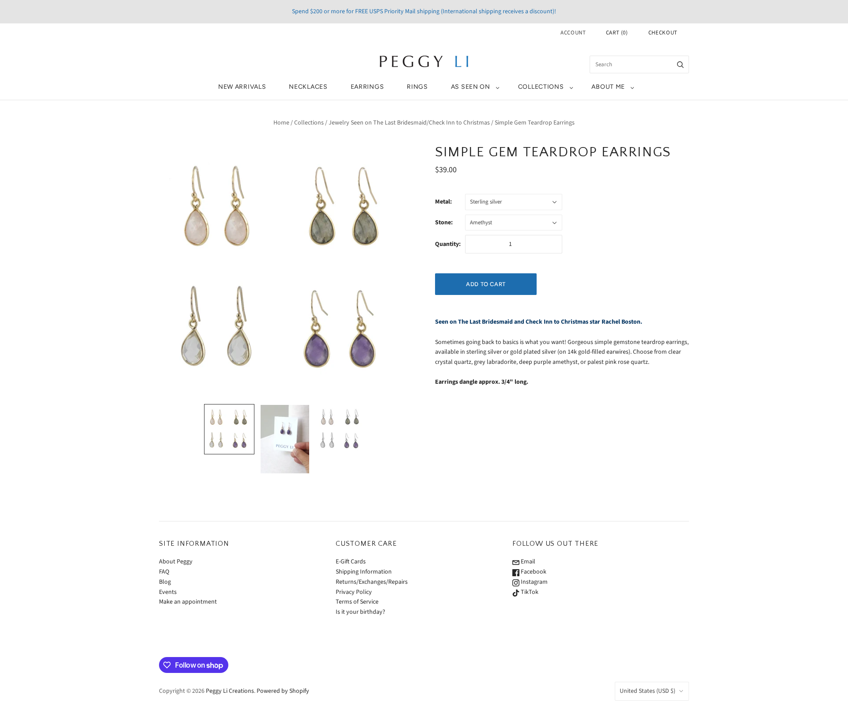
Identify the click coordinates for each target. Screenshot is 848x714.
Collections (541, 87)
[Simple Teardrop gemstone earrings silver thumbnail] (340, 429)
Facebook (532, 571)
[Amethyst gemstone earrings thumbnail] (285, 439)
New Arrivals (242, 87)
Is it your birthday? (360, 612)
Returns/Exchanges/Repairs (372, 582)
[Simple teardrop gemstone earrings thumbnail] (229, 429)
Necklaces (308, 87)
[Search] (680, 64)
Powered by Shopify (283, 691)
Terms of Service (357, 601)
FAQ (164, 571)
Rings (417, 87)
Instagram (533, 582)
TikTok (528, 592)
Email (527, 561)
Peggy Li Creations (230, 691)
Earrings (367, 87)
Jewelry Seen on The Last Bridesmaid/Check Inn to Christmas (409, 122)
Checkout (663, 33)
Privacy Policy (354, 592)
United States (647, 691)
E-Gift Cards (351, 561)
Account (573, 33)
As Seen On (470, 87)
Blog (165, 582)
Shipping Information (364, 571)
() (617, 33)
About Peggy (176, 561)
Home (281, 122)
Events (168, 592)
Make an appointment (188, 601)
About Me (608, 87)
